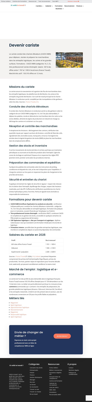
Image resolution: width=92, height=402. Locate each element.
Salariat (48, 6)
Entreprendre (34, 370)
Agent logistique (16, 305)
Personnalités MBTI (55, 394)
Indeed (37, 256)
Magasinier (14, 303)
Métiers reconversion (55, 370)
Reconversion (69, 6)
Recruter (32, 382)
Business (59, 9)
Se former (33, 384)
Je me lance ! (62, 336)
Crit (37, 102)
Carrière (39, 6)
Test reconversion (44, 1)
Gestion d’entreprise (36, 377)
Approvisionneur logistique (20, 307)
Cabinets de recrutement (53, 384)
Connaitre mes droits (36, 368)
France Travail (30, 102)
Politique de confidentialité (73, 373)
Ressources (32, 1)
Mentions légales (74, 370)
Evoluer (32, 372)
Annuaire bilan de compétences (54, 377)
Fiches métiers (6, 1)
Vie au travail (34, 394)
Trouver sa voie (34, 389)
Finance (79, 6)
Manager (32, 380)
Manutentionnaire (17, 310)
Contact (71, 368)
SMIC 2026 (52, 390)
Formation (59, 6)
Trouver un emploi (35, 392)
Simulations (52, 392)
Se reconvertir (34, 387)
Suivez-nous (72, 1)
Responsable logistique (18, 314)
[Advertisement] (46, 25)
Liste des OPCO (53, 387)
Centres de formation (19, 1)
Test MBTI (55, 1)
